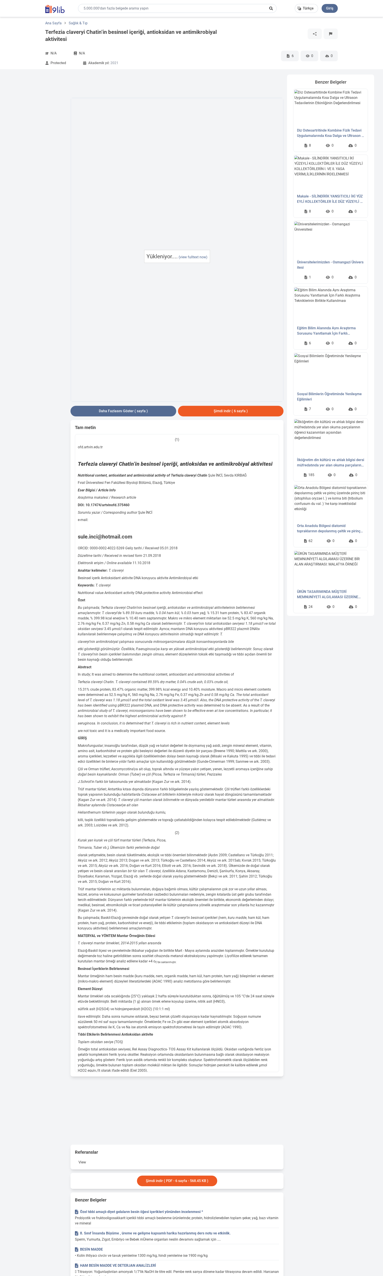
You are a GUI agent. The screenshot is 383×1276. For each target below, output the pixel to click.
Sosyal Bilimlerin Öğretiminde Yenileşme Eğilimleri (329, 396)
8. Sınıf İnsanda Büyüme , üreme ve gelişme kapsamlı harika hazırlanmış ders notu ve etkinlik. (155, 1233)
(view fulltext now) (193, 257)
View (82, 1162)
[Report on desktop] (331, 34)
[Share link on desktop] (315, 34)
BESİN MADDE (91, 1249)
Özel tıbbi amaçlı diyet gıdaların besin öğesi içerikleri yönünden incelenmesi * (141, 1212)
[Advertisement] (38, 141)
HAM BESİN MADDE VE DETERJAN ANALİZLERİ (118, 1265)
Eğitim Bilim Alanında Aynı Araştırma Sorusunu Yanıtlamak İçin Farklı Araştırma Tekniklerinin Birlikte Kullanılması (326, 331)
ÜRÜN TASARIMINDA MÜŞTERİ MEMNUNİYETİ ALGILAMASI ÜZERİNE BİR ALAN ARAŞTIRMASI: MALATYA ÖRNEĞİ (327, 595)
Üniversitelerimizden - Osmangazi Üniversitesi (330, 265)
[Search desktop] (271, 8)
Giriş (329, 8)
